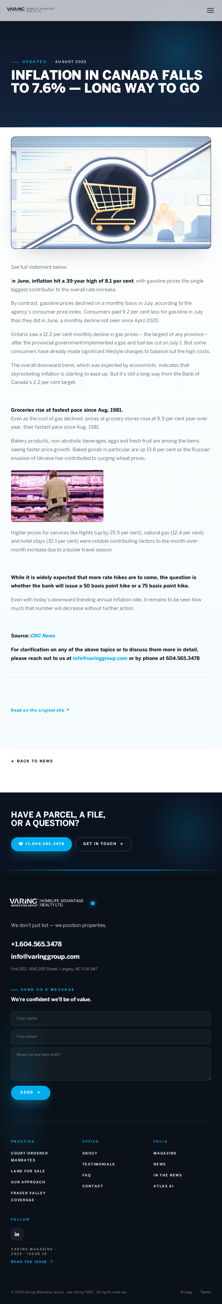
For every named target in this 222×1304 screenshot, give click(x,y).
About (89, 1153)
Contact (92, 1186)
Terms (205, 1292)
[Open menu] (210, 10)
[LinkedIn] (17, 1234)
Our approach (28, 1182)
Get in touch (103, 844)
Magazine (165, 1153)
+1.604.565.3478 (36, 944)
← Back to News (32, 761)
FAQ (86, 1175)
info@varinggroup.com (100, 658)
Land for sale (28, 1171)
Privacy (187, 1292)
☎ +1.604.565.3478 (41, 844)
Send (30, 1092)
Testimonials (98, 1164)
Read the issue (32, 1262)
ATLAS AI (163, 1186)
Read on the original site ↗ (40, 710)
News (159, 1164)
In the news (167, 1175)
